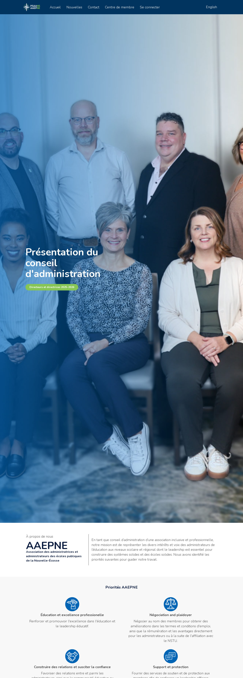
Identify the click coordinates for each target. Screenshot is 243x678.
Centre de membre (119, 7)
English (211, 7)
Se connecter (150, 7)
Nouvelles (74, 7)
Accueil (55, 7)
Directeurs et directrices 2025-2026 (51, 287)
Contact (93, 7)
